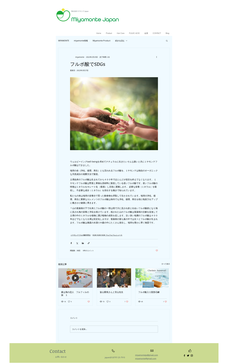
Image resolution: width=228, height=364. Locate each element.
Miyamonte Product (101, 40)
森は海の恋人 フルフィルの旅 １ (75, 293)
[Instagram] (191, 355)
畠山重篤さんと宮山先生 (111, 292)
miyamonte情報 (81, 40)
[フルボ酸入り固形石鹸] (152, 278)
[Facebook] (184, 355)
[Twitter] (188, 355)
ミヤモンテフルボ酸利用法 (80, 235)
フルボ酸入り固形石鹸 (149, 292)
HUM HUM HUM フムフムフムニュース (107, 235)
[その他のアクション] (156, 57)
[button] (167, 41)
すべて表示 (166, 264)
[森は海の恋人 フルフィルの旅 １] (75, 278)
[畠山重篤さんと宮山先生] (114, 278)
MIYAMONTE (63, 40)
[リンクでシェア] (89, 243)
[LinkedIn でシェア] (83, 243)
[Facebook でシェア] (71, 243)
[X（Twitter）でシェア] (77, 243)
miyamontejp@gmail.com (146, 355)
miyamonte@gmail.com (145, 358)
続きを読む (120, 40)
